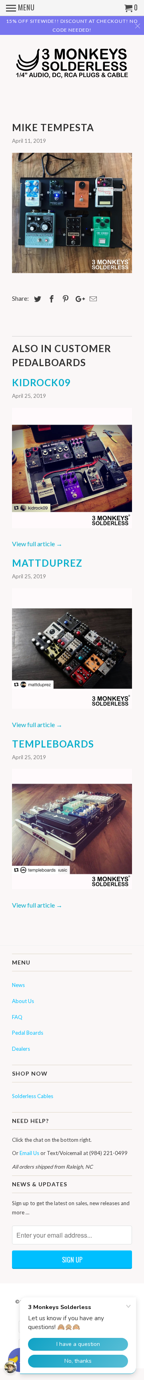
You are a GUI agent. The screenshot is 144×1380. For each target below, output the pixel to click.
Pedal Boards (27, 1032)
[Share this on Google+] (78, 298)
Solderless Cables (32, 1096)
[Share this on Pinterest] (64, 298)
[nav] (20, 8)
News (18, 985)
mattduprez (47, 563)
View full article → (37, 543)
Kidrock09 (41, 382)
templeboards (53, 744)
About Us (23, 1001)
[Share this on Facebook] (50, 298)
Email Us (29, 1153)
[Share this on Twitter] (36, 298)
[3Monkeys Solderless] (72, 64)
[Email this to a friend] (92, 298)
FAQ (17, 1017)
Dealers (21, 1049)
